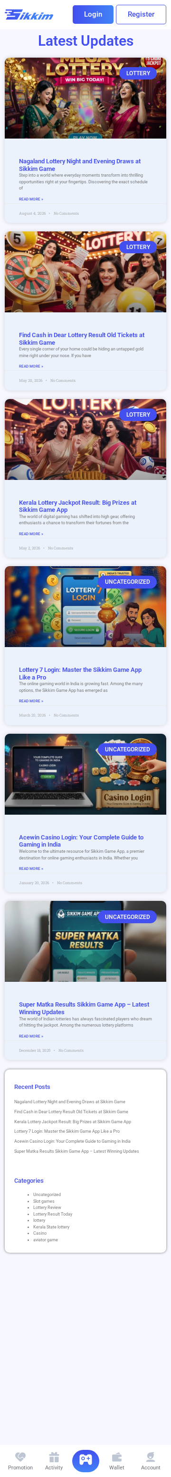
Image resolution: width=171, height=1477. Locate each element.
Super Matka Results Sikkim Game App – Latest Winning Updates (76, 1151)
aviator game (45, 1239)
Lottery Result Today (52, 1214)
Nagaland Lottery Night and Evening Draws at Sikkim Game (69, 1101)
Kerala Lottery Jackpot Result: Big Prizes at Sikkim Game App (72, 1121)
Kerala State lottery (51, 1227)
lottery (39, 1220)
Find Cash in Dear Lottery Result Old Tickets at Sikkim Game (71, 1111)
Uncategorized (47, 1194)
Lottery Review (47, 1207)
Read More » (31, 199)
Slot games (44, 1201)
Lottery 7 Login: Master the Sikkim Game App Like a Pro (67, 1131)
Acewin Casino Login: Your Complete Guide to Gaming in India (72, 1141)
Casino (40, 1233)
